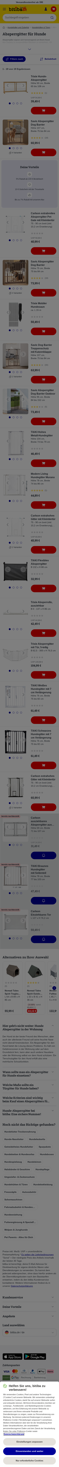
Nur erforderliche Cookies (29, 1460)
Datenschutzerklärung (14, 1434)
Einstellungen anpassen (30, 1441)
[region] (29, 1424)
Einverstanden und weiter (29, 1451)
